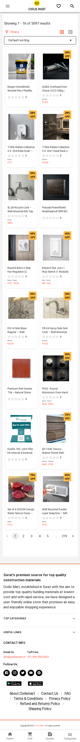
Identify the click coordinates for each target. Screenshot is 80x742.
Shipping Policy (40, 709)
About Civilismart (22, 693)
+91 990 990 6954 (38, 656)
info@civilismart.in (14, 656)
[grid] (62, 32)
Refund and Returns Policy (40, 704)
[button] (40, 618)
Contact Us (49, 693)
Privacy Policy (59, 698)
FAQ (67, 693)
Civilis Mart (39, 726)
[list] (70, 32)
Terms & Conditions (28, 698)
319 (64, 536)
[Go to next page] (73, 536)
